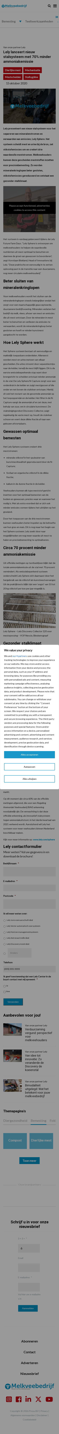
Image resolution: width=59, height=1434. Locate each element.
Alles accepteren (29, 754)
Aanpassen (29, 766)
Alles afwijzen (30, 778)
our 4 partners (19, 656)
